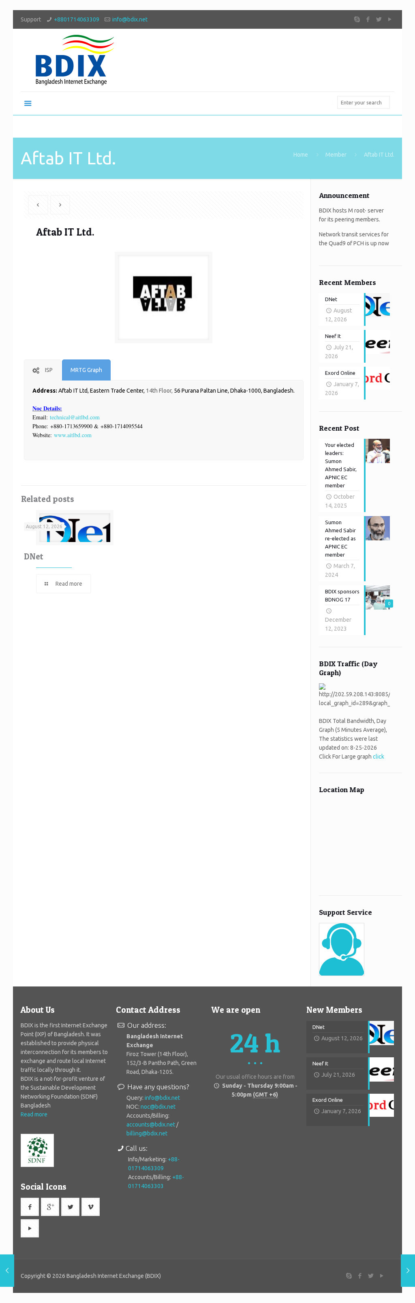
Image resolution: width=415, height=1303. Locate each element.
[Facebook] (368, 19)
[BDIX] (73, 60)
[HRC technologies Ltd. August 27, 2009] (408, 1270)
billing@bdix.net (146, 1133)
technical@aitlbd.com (75, 417)
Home (300, 154)
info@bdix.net (130, 19)
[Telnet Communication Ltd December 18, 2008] (7, 1270)
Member (336, 154)
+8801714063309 (76, 19)
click (378, 756)
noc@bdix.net (158, 1106)
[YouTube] (390, 19)
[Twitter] (379, 19)
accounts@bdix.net (150, 1124)
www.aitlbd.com (73, 435)
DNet (33, 556)
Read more (34, 1114)
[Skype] (357, 19)
